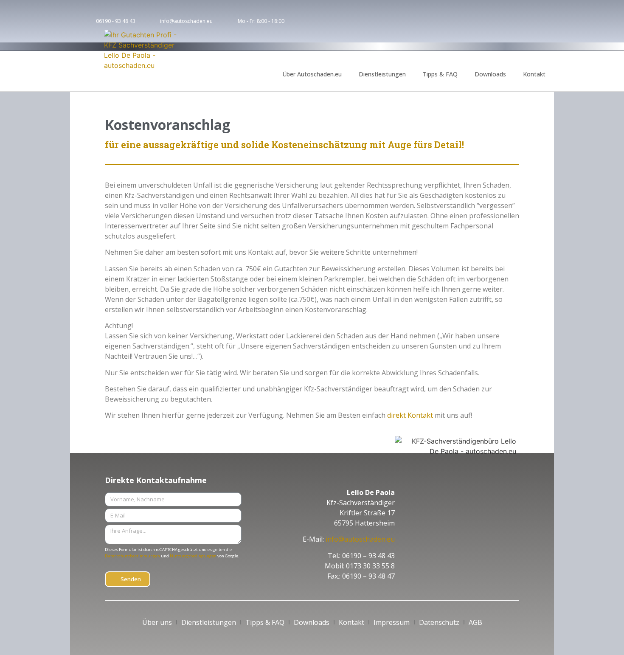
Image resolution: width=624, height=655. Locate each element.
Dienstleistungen (382, 74)
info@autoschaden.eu (360, 539)
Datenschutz (439, 622)
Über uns (157, 622)
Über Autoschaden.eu (312, 74)
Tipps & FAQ (440, 74)
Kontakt (534, 74)
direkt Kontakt (410, 415)
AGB (475, 622)
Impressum (392, 622)
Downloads (490, 74)
